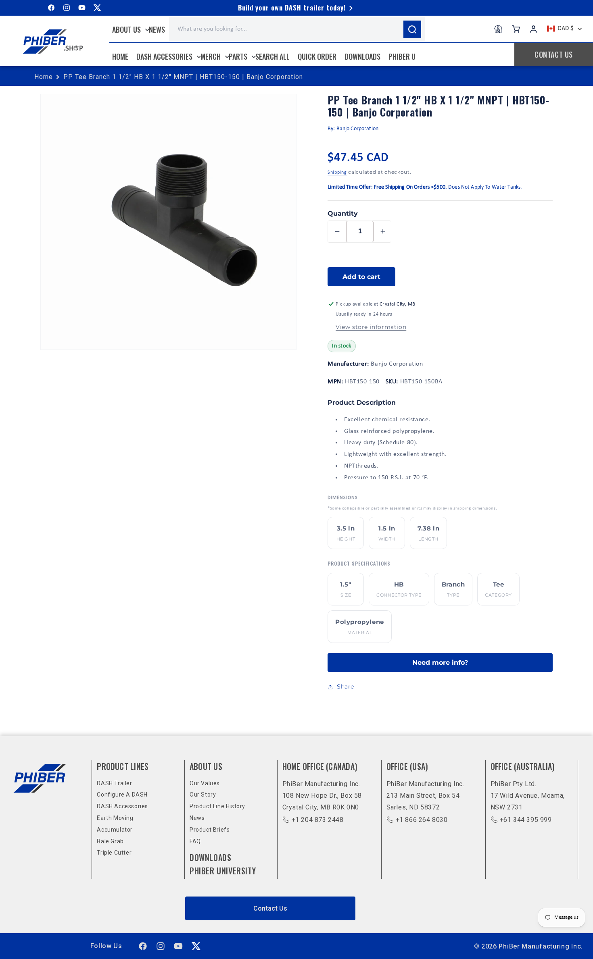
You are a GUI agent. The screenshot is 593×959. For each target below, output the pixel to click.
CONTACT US (554, 54)
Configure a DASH (122, 794)
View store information (371, 327)
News (197, 818)
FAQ (195, 841)
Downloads (210, 857)
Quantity (343, 213)
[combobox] (297, 29)
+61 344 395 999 (526, 820)
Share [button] (345, 686)
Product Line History (217, 806)
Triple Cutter (114, 852)
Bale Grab (110, 841)
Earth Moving (115, 818)
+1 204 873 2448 (318, 820)
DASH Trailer (114, 783)
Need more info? (440, 662)
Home (43, 77)
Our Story (203, 794)
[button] (128, 29)
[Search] (412, 29)
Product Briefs (210, 829)
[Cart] (516, 29)
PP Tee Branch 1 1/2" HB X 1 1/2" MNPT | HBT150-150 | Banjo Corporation (183, 77)
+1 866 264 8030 (422, 820)
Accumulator (115, 829)
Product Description (362, 402)
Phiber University (223, 870)
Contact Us (270, 908)
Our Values (205, 783)
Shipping (337, 172)
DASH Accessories (122, 806)
